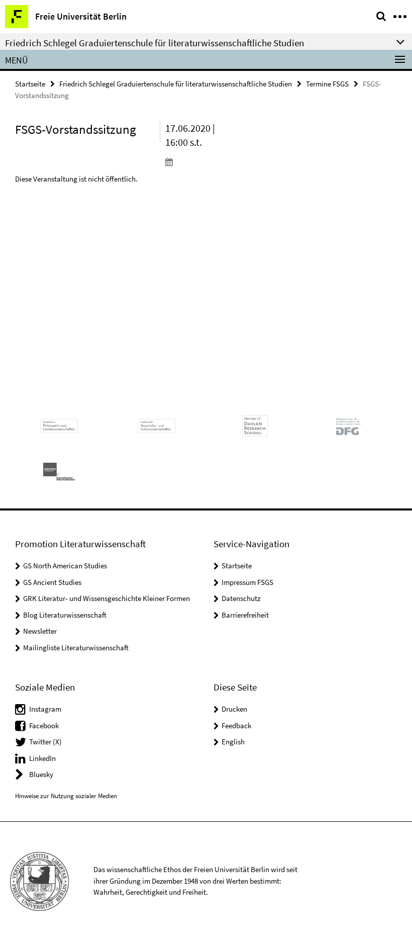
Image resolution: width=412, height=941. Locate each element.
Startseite (30, 84)
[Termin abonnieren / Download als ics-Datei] (198, 161)
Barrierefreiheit (245, 615)
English (233, 741)
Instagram (45, 709)
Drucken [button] (234, 709)
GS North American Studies (65, 565)
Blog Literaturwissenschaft (65, 615)
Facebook (44, 725)
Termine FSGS (327, 84)
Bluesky (41, 774)
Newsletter (40, 631)
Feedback (236, 725)
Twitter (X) (45, 741)
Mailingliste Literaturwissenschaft (76, 647)
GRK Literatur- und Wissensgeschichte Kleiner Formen (106, 598)
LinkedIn (42, 758)
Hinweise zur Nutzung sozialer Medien (66, 796)
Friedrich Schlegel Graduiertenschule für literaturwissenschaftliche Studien (175, 84)
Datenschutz (241, 598)
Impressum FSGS (247, 582)
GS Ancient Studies (52, 582)
